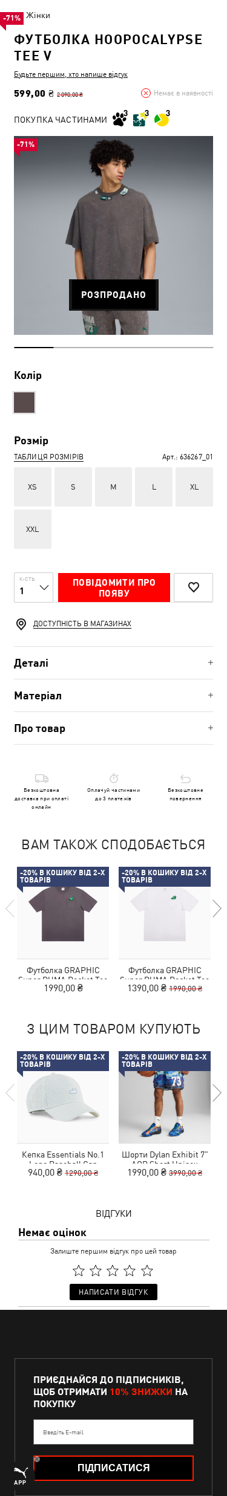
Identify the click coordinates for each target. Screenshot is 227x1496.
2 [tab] (74, 347)
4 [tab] (153, 347)
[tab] (113, 663)
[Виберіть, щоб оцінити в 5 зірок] (147, 1270)
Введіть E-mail (63, 1432)
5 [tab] (193, 347)
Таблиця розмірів (49, 457)
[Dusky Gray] (24, 402)
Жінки (38, 15)
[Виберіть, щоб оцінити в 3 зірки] (112, 1270)
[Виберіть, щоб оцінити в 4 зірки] (130, 1270)
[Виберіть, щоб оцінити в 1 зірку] (79, 1270)
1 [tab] (34, 347)
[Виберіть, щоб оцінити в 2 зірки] (96, 1270)
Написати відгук (113, 1292)
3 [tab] (114, 347)
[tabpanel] (113, 235)
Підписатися (113, 1468)
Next (216, 908)
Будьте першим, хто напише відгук (71, 74)
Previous (11, 908)
